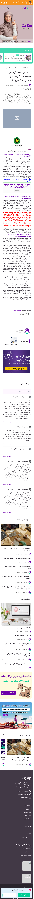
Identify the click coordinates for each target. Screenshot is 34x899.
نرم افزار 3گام (24, 895)
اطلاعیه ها (22, 68)
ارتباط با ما (28, 834)
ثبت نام (17, 190)
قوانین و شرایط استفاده (25, 849)
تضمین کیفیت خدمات (25, 855)
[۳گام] (25, 8)
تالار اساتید (28, 809)
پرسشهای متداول (26, 837)
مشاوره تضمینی (9, 895)
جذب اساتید (28, 852)
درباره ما (29, 830)
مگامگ (28, 68)
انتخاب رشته (28, 816)
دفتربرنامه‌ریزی (27, 812)
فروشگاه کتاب (27, 819)
